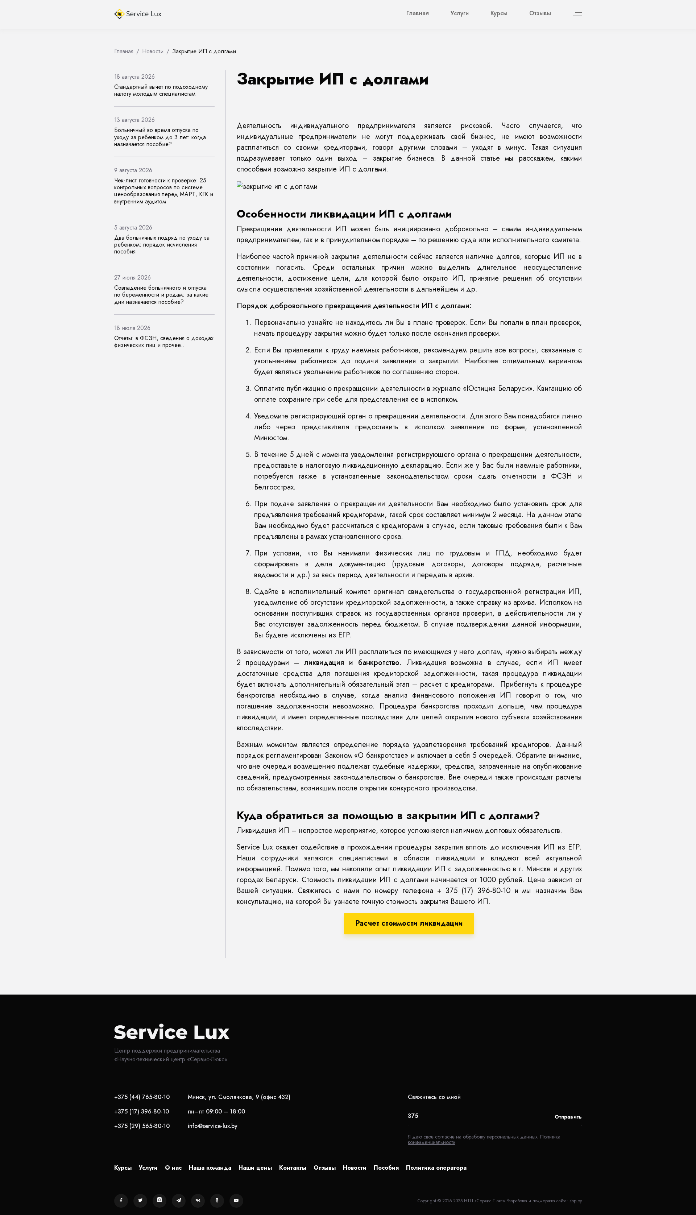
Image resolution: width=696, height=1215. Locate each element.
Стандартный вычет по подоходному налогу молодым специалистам (161, 90)
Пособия (386, 1168)
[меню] (577, 14)
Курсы (499, 13)
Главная (417, 13)
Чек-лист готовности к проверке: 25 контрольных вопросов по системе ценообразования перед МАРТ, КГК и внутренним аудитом (163, 191)
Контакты (292, 1168)
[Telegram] (179, 1201)
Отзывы (540, 13)
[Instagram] (159, 1201)
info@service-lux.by (212, 1126)
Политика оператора (436, 1168)
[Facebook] (121, 1201)
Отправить (568, 1116)
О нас (173, 1168)
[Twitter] (140, 1201)
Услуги (460, 13)
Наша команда (210, 1168)
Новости (354, 1168)
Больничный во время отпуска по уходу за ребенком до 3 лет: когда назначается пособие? (160, 137)
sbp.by (575, 1201)
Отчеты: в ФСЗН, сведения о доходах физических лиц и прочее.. (164, 341)
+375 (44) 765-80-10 (142, 1097)
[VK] (198, 1201)
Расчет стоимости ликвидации (409, 923)
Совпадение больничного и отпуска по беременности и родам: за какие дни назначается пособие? (161, 295)
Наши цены (255, 1168)
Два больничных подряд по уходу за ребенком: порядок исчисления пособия (162, 245)
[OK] (217, 1201)
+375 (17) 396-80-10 (141, 1111)
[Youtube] (236, 1201)
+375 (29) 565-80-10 (142, 1126)
